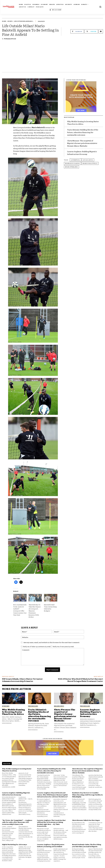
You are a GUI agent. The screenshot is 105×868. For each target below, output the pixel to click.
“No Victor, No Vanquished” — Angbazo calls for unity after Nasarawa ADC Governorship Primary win (17, 822)
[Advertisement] (52, 57)
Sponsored (5, 706)
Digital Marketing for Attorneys (14, 844)
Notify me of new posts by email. (63, 646)
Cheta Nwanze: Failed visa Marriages (86, 820)
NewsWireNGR (6, 723)
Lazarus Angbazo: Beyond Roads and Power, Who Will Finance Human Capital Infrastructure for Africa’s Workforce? (52, 795)
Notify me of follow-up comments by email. (37, 646)
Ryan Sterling (71, 167)
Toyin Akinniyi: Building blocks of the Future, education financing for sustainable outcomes (82, 132)
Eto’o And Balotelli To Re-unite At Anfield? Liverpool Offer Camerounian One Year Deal (19, 610)
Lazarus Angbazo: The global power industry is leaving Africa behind (50, 845)
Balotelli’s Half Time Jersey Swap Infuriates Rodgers (50, 608)
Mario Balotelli (90, 163)
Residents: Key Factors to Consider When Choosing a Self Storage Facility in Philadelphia (87, 795)
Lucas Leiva (88, 160)
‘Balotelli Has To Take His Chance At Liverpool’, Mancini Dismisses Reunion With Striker (35, 611)
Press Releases (33, 706)
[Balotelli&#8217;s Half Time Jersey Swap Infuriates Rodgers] (50, 597)
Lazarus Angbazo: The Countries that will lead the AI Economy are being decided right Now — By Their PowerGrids (51, 823)
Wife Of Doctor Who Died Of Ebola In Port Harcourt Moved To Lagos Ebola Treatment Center (80, 680)
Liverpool (75, 160)
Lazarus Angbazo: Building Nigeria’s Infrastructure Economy (82, 152)
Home (4, 21)
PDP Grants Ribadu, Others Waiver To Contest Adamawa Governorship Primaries (22, 680)
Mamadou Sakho (72, 163)
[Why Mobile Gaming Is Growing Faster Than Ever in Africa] (13, 698)
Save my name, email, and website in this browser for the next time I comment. (52, 642)
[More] (101, 31)
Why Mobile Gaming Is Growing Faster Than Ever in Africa (83, 122)
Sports (10, 21)
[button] (100, 6)
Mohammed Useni (10, 38)
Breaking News (59, 706)
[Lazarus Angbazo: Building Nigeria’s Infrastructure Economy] (91, 698)
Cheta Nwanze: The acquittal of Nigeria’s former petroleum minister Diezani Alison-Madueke (82, 143)
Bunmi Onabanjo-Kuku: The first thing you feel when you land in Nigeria (86, 845)
